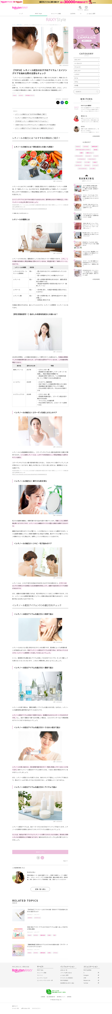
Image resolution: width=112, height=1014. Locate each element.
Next (65, 861)
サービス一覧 (15, 1008)
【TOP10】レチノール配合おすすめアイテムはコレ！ (32, 121)
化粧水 (49, 935)
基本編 (95, 149)
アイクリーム (37, 917)
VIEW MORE (96, 136)
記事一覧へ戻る (40, 889)
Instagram (86, 975)
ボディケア (77, 71)
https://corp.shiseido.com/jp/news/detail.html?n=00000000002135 (29, 209)
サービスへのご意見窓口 (66, 978)
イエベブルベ (92, 159)
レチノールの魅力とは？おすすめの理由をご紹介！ (31, 114)
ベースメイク (78, 63)
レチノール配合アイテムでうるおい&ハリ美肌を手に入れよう (34, 128)
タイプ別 (92, 168)
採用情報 (69, 996)
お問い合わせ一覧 (25, 1008)
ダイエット (78, 165)
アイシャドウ (79, 156)
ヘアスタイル (81, 159)
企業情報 (43, 996)
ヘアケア (76, 74)
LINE (85, 978)
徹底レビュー (90, 153)
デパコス (55, 952)
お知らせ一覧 (63, 970)
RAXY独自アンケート (30, 95)
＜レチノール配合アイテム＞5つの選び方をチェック (31, 118)
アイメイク (77, 67)
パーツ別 (87, 162)
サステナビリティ (36, 1008)
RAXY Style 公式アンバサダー (83, 149)
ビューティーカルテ (42, 978)
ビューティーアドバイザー (44, 980)
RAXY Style (38, 13)
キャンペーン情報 (56, 13)
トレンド (88, 156)
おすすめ (21, 95)
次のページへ (40, 852)
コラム (76, 82)
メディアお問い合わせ (66, 972)
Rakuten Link (87, 980)
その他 (76, 85)
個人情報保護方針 (51, 996)
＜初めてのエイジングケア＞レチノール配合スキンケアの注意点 (35, 125)
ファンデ (95, 165)
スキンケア (19, 93)
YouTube (86, 983)
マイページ (40, 975)
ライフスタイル (82, 168)
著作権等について (61, 996)
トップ (21, 13)
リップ (95, 156)
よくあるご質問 (91, 13)
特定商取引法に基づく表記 (67, 983)
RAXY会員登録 (87, 970)
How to (14, 95)
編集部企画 (43, 935)
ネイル (76, 78)
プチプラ (79, 162)
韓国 (81, 153)
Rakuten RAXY (20, 7)
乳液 (54, 935)
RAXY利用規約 (64, 980)
